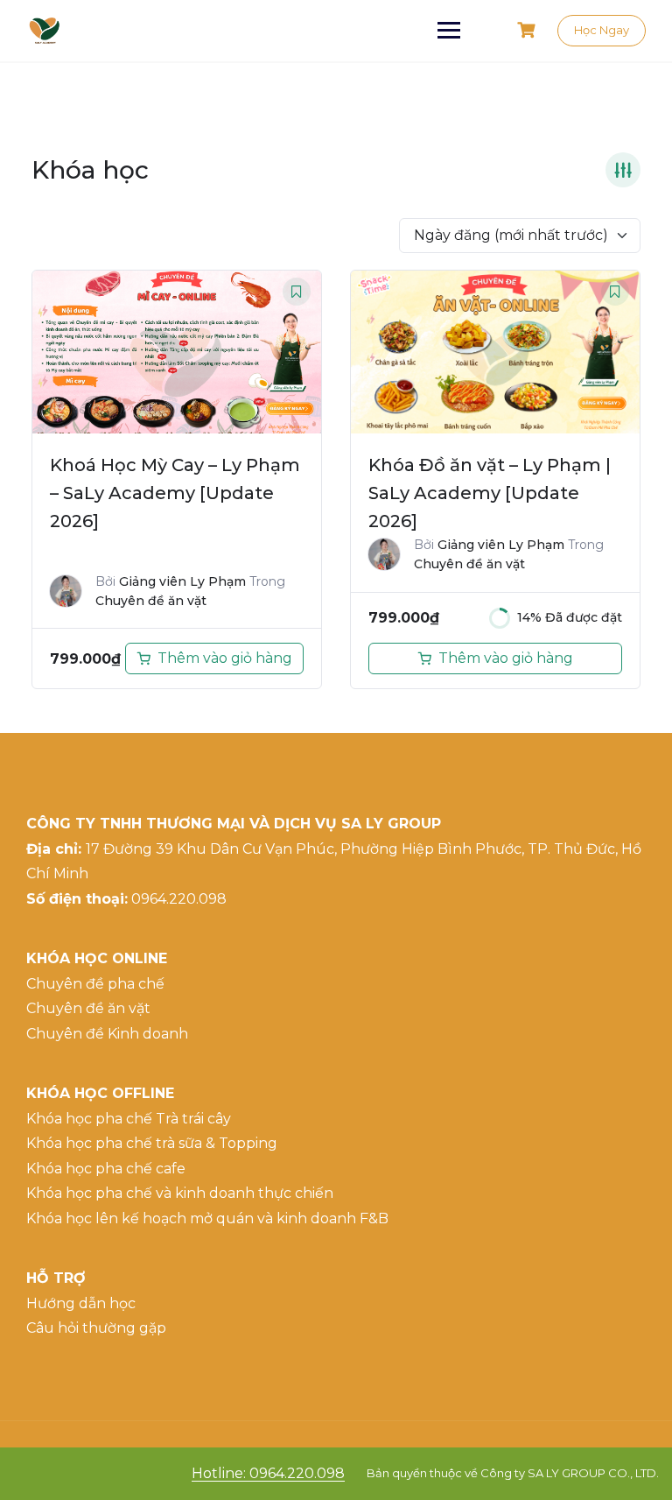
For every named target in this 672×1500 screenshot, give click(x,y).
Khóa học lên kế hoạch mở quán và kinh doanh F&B (207, 1218)
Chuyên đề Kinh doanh (107, 1033)
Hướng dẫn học (81, 1303)
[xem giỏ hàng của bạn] (528, 30)
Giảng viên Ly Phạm (182, 581)
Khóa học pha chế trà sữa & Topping (151, 1143)
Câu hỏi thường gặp (96, 1328)
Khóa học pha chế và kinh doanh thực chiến (179, 1193)
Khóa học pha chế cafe (106, 1168)
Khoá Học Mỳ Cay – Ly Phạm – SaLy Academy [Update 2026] (175, 493)
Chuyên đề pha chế (95, 983)
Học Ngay (601, 30)
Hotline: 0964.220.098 (268, 1473)
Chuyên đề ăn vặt (150, 601)
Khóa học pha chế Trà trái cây (128, 1118)
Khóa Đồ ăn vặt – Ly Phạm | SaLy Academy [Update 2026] (489, 493)
